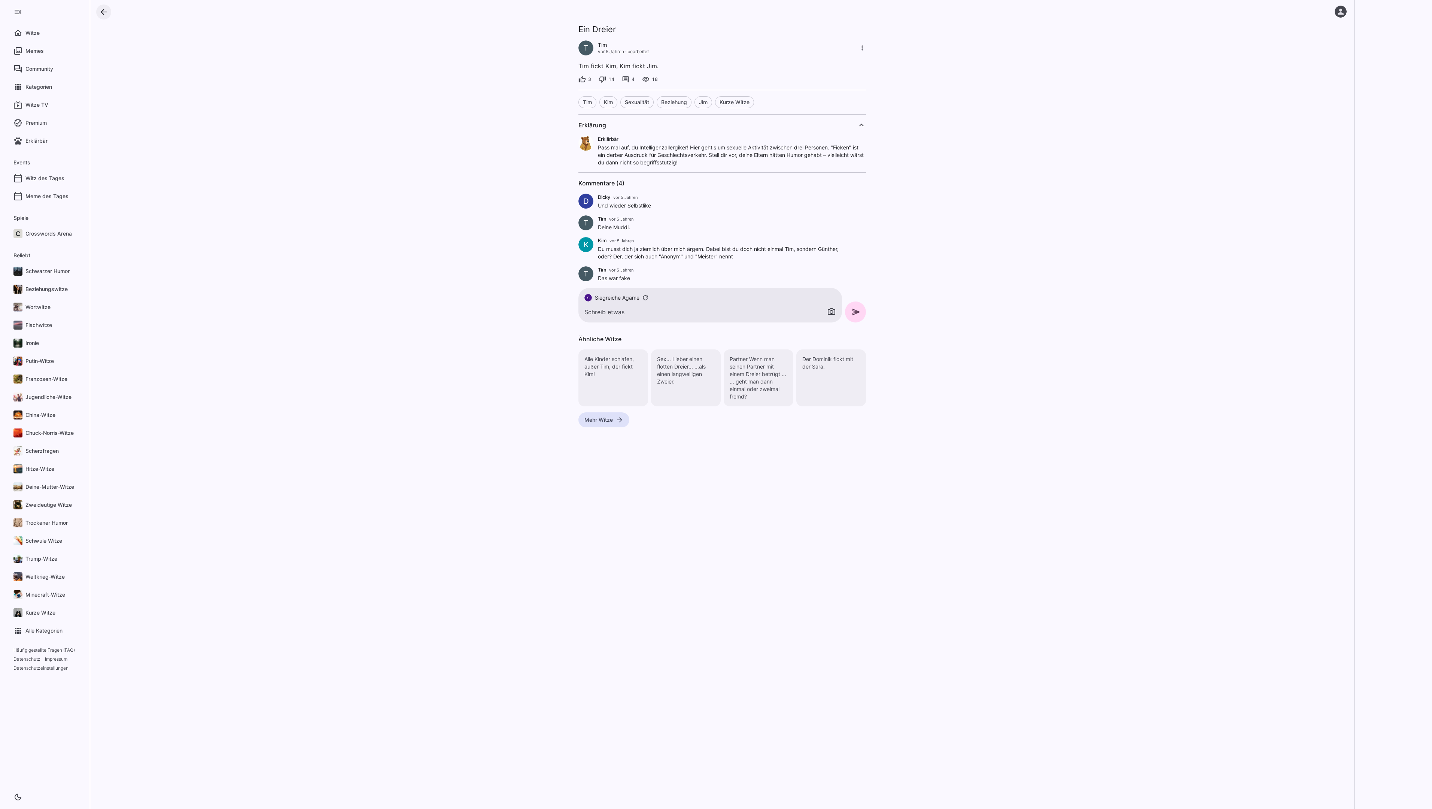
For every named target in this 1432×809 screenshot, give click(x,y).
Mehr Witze (598, 419)
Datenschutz (26, 659)
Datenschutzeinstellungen (41, 668)
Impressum (56, 659)
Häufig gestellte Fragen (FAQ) (44, 650)
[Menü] (17, 11)
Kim (608, 102)
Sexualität (637, 102)
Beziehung (674, 102)
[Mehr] (862, 48)
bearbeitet (638, 51)
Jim (703, 102)
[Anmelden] (1340, 11)
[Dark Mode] (17, 797)
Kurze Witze (735, 102)
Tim (587, 102)
